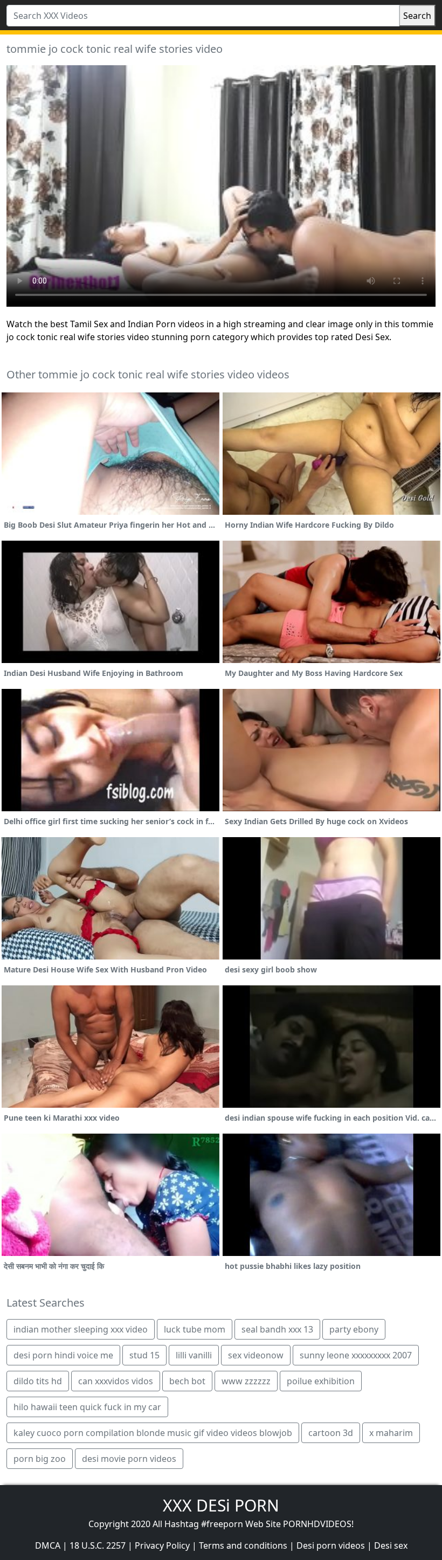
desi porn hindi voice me (63, 1355)
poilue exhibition (321, 1381)
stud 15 (144, 1355)
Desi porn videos (330, 1545)
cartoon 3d (330, 1433)
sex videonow (256, 1355)
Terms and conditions (243, 1545)
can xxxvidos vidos (115, 1381)
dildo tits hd (37, 1381)
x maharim (391, 1433)
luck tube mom (194, 1329)
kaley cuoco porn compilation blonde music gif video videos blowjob (152, 1433)
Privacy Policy (162, 1545)
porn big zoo (39, 1459)
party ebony (353, 1329)
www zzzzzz (246, 1381)
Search (417, 16)
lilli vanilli (194, 1355)
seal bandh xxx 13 (277, 1329)
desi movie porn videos (129, 1459)
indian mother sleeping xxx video (80, 1329)
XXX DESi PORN (221, 1505)
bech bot (187, 1381)
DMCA (47, 1545)
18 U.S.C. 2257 (98, 1545)
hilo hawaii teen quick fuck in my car (87, 1407)
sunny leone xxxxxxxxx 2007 (356, 1355)
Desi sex (391, 1545)
